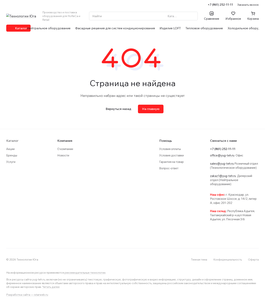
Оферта (253, 259)
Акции (10, 149)
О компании (65, 149)
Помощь (165, 141)
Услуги (10, 162)
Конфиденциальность (227, 259)
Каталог (12, 141)
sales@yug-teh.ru (222, 163)
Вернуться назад (118, 109)
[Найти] (193, 16)
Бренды (11, 155)
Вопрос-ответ (168, 168)
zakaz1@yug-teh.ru (223, 176)
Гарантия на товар (171, 162)
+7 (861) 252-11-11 (220, 4)
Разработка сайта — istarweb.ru (27, 294)
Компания (64, 141)
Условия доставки (171, 155)
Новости (63, 155)
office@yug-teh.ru (222, 155)
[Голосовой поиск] (186, 16)
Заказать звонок (248, 4)
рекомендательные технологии (84, 272)
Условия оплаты (170, 149)
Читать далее (51, 287)
